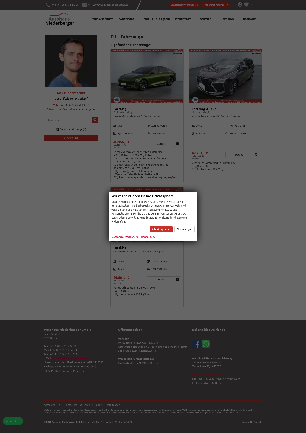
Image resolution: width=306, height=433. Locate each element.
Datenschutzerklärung (125, 236)
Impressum (148, 236)
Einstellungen (184, 229)
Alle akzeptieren (161, 229)
